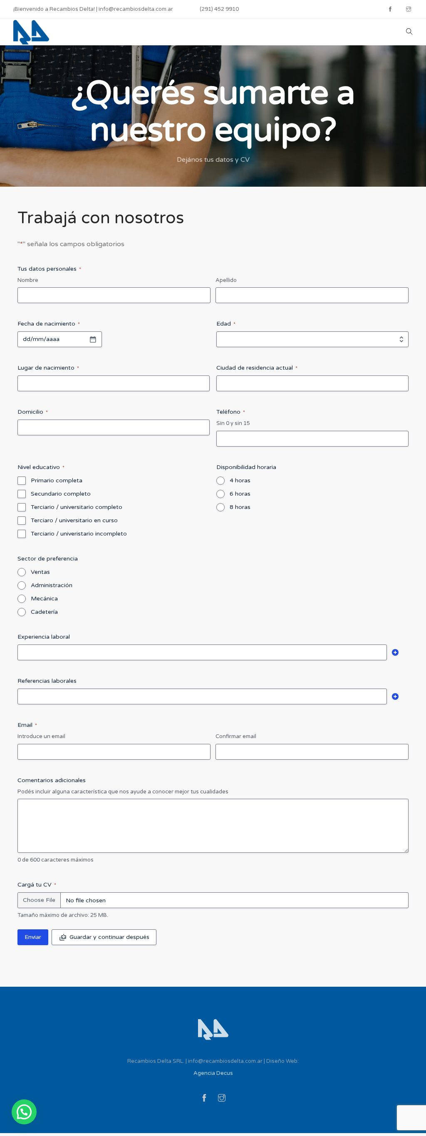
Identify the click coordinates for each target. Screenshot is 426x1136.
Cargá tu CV (36, 884)
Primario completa (56, 480)
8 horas (240, 507)
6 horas (240, 493)
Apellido (226, 280)
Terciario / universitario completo (76, 507)
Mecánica (44, 598)
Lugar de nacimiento (48, 367)
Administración (51, 585)
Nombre (27, 280)
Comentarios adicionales (51, 780)
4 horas (240, 480)
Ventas (40, 571)
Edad (225, 323)
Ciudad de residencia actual (256, 367)
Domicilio (32, 411)
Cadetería (44, 611)
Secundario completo (61, 493)
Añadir (395, 652)
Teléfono (230, 411)
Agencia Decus (213, 1073)
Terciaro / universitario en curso (74, 520)
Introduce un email (41, 736)
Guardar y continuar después (109, 937)
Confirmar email (235, 736)
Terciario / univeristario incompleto (79, 533)
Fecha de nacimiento (48, 323)
